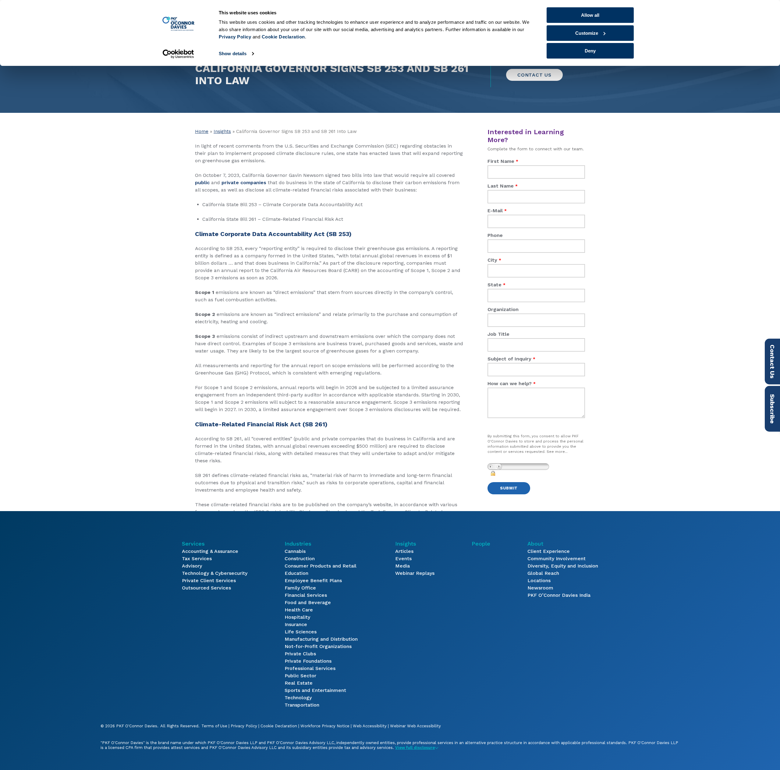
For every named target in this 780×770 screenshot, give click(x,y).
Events (403, 558)
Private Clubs (300, 654)
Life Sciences (301, 632)
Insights (222, 131)
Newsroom (540, 588)
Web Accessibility (370, 726)
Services (193, 543)
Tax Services (197, 558)
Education (296, 573)
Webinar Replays (414, 573)
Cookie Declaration (279, 726)
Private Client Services (209, 580)
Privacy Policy (244, 726)
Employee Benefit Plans (313, 580)
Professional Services (310, 668)
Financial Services (306, 595)
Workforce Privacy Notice (324, 726)
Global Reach (543, 573)
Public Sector (300, 676)
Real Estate (299, 683)
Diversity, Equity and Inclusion (562, 566)
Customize (586, 33)
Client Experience (548, 551)
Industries (298, 543)
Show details (232, 53)
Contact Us (534, 75)
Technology (298, 697)
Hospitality (297, 617)
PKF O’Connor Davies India (558, 595)
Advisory (192, 566)
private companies (244, 182)
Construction (300, 558)
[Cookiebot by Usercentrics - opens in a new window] (178, 54)
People (481, 543)
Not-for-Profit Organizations (318, 646)
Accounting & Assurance (210, 551)
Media (402, 566)
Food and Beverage (308, 602)
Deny (590, 50)
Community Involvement (556, 558)
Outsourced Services (206, 588)
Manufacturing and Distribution (321, 639)
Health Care (299, 610)
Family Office (300, 588)
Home (201, 131)
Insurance (296, 624)
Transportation (302, 705)
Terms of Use (214, 726)
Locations (539, 580)
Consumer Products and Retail (320, 566)
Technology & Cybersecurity (214, 573)
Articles (404, 551)
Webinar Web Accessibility (415, 726)
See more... (557, 451)
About (535, 543)
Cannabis (295, 551)
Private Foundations (308, 661)
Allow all (590, 15)
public (202, 182)
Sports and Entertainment (315, 690)
